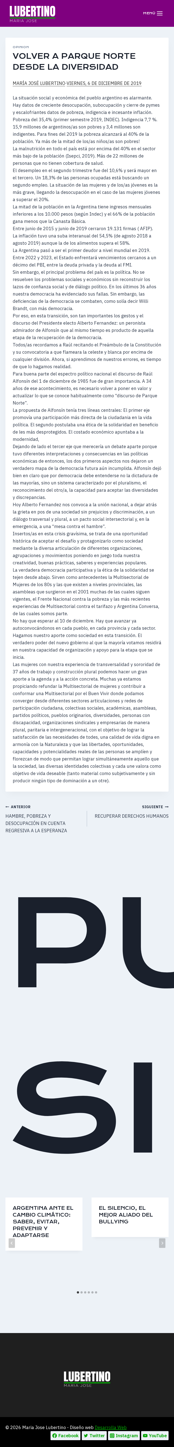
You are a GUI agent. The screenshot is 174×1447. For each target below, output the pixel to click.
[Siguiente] (162, 1243)
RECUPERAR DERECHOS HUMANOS (132, 812)
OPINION (21, 47)
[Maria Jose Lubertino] (32, 13)
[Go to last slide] (12, 1243)
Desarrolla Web (111, 1427)
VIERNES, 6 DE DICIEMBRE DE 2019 (104, 83)
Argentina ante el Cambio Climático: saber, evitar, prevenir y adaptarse (43, 1221)
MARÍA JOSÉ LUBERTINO (39, 83)
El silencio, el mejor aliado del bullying (126, 1215)
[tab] (78, 1292)
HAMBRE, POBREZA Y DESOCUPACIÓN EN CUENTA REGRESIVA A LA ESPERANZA (36, 819)
